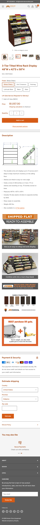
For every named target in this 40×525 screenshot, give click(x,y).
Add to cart (20, 120)
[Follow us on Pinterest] (14, 511)
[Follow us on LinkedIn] (21, 511)
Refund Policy (6, 425)
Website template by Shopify (10, 520)
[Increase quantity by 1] (22, 113)
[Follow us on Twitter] (7, 511)
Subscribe (8, 500)
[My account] (32, 6)
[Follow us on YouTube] (18, 511)
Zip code (5, 404)
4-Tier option (20, 208)
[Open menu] (3, 6)
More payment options (20, 126)
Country (4, 385)
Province (5, 395)
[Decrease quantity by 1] (11, 113)
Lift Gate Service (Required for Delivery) (15, 96)
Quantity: (5, 113)
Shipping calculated (15, 107)
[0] (36, 6)
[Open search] (29, 6)
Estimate (8, 416)
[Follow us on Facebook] (3, 511)
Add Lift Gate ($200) (11, 99)
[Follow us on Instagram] (10, 511)
